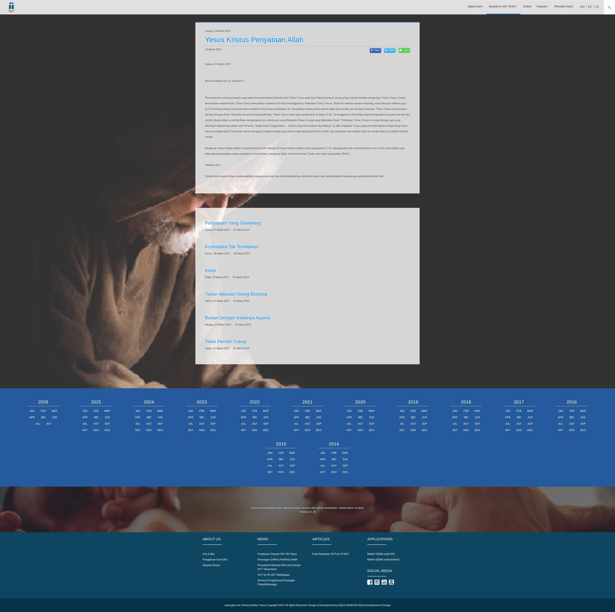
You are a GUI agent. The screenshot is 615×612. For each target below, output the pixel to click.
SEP (107, 423)
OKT (85, 430)
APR (32, 417)
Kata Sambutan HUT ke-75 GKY (330, 554)
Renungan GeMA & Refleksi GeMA (277, 559)
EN (590, 6)
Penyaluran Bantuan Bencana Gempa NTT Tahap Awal (279, 567)
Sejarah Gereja (211, 565)
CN (597, 6)
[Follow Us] (369, 582)
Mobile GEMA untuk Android (383, 559)
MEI (43, 417)
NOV (96, 430)
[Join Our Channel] (384, 582)
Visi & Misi (209, 554)
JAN (32, 411)
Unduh (527, 6)
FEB (43, 411)
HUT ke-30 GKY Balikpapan (274, 574)
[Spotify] (391, 582)
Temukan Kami (563, 6)
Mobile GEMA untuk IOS (381, 554)
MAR (54, 411)
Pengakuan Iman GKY (215, 559)
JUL (37, 423)
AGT (49, 423)
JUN (54, 417)
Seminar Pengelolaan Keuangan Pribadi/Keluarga (276, 582)
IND (582, 6)
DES (107, 430)
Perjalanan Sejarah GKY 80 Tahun (277, 554)
